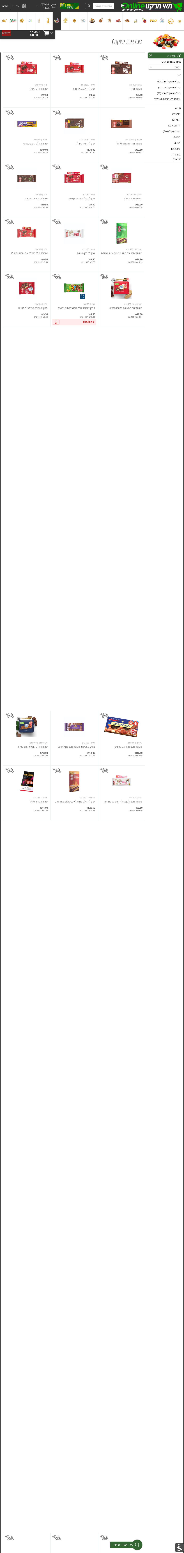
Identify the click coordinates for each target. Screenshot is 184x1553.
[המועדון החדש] (69, 6)
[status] (35, 32)
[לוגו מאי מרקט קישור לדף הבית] (151, 6)
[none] (121, 80)
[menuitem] (179, 21)
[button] (44, 6)
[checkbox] (164, 81)
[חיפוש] (89, 6)
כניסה (5, 6)
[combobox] (99, 6)
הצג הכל (177, 159)
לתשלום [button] (6, 33)
